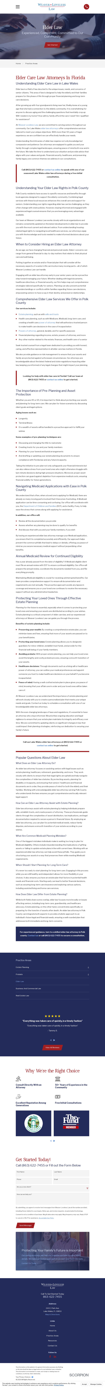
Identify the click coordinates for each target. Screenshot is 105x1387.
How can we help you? (24, 1194)
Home (52, 1326)
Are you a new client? (24, 1187)
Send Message (25, 1225)
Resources (52, 1341)
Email (56, 1179)
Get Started (52, 45)
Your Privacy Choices (23, 1377)
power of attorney (47, 322)
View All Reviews (52, 1047)
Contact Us (52, 1346)
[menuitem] (51, 967)
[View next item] (54, 1040)
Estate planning (26, 314)
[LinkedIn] (55, 1356)
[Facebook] (50, 1356)
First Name (20, 1172)
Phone (19, 1179)
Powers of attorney (27, 331)
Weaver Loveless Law (28, 125)
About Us (52, 1331)
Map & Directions (52, 1314)
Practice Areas (52, 1336)
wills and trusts (52, 314)
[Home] (52, 7)
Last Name (58, 1172)
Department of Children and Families (39, 506)
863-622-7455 (52, 1296)
